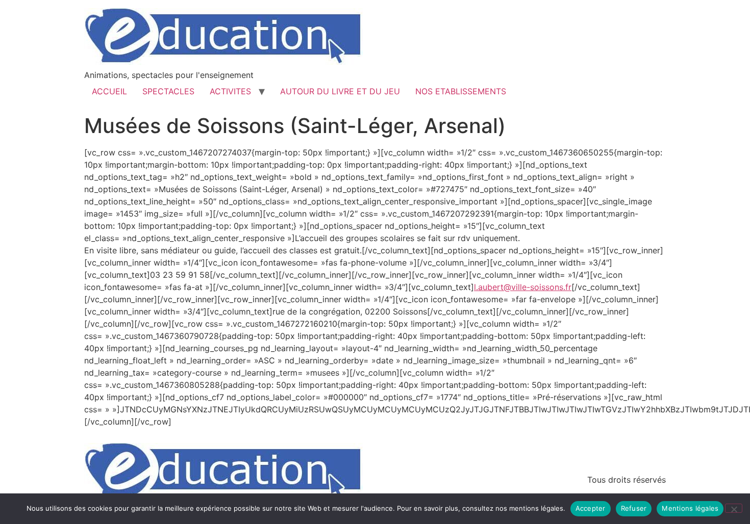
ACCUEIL (109, 91)
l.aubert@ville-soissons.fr (522, 287)
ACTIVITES (230, 91)
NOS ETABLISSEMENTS (460, 91)
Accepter (591, 508)
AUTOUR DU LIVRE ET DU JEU (340, 91)
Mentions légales (690, 508)
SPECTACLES (168, 91)
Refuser (634, 508)
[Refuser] (733, 508)
